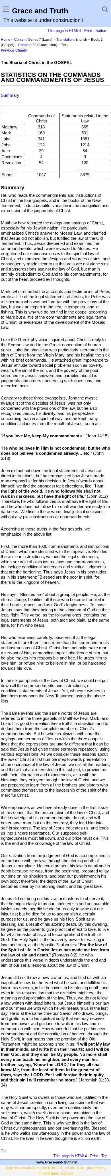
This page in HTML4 (64, 30)
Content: (20, 40)
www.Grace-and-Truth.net (56, 1162)
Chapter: (25, 45)
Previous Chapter (14, 50)
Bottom (101, 30)
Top (4, 1151)
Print (88, 30)
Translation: (65, 40)
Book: (95, 40)
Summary (10, 95)
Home (5, 40)
